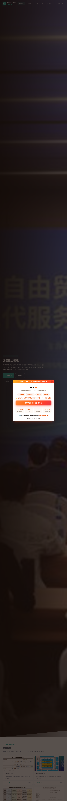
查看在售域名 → (43, 415)
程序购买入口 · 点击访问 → (33, 403)
